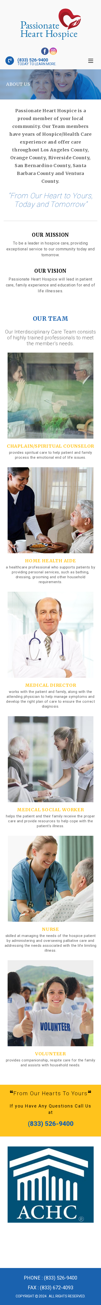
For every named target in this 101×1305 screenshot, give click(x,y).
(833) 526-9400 (32, 59)
